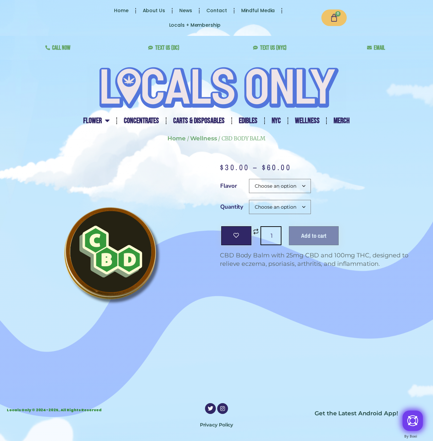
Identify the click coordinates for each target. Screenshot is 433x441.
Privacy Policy (216, 425)
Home (121, 10)
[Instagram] (222, 408)
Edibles (248, 120)
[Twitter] (210, 408)
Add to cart (313, 235)
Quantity (231, 207)
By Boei (410, 436)
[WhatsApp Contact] (413, 421)
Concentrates (141, 120)
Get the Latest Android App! (356, 413)
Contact (216, 10)
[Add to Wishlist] (236, 235)
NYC (276, 120)
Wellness (307, 120)
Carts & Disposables (199, 120)
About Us (154, 10)
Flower (92, 120)
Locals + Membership (195, 25)
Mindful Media (258, 10)
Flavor (228, 186)
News (185, 10)
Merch (342, 120)
